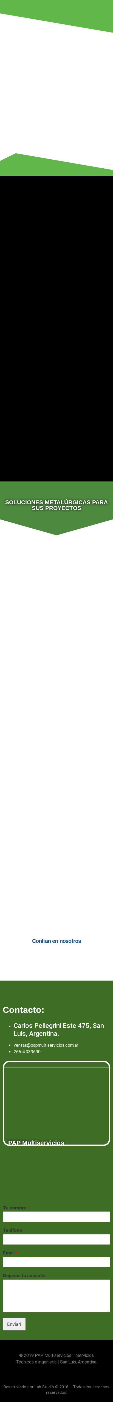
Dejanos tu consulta (24, 1275)
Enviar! (14, 1324)
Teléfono (14, 1230)
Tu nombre (16, 1207)
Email (10, 1253)
